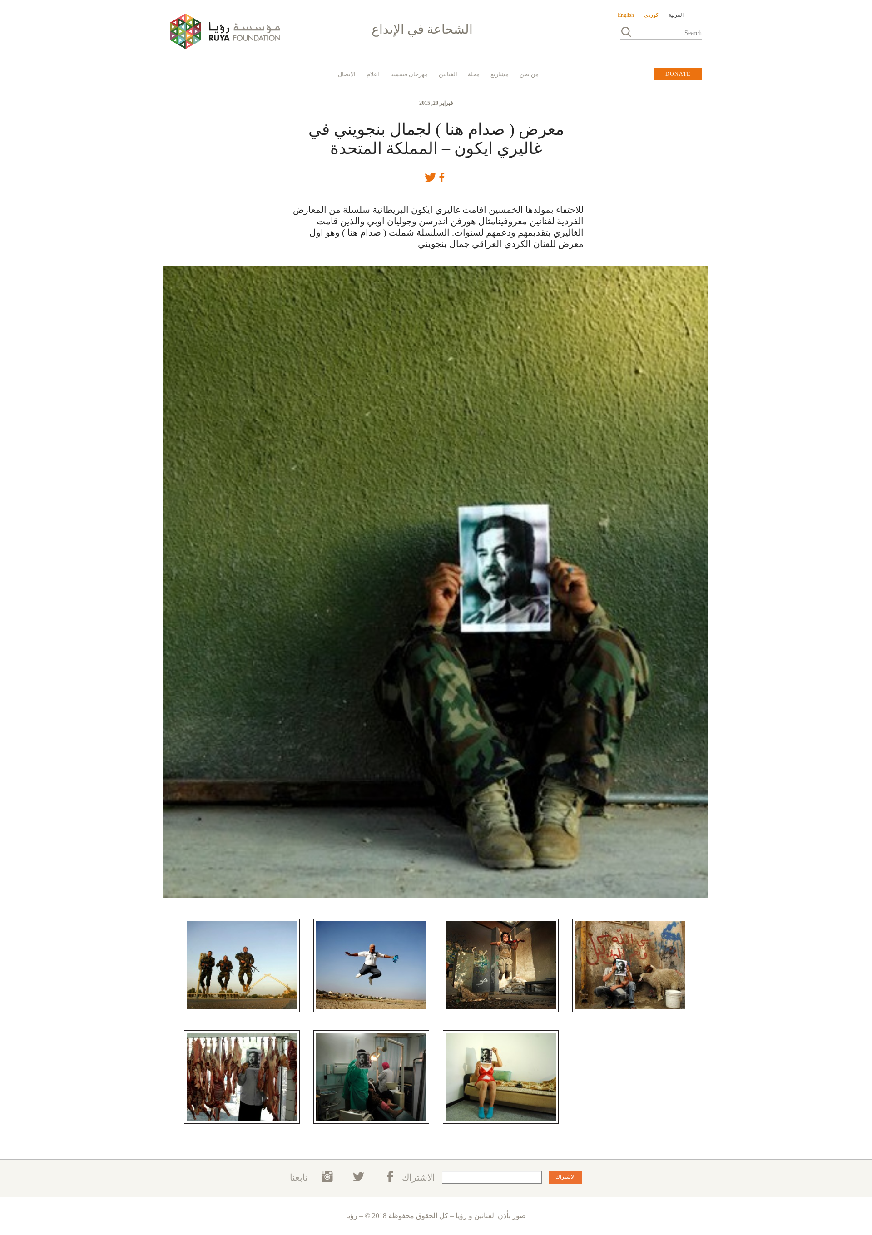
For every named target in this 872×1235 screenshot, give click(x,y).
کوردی (651, 15)
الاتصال (347, 74)
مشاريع (499, 74)
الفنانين (448, 74)
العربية (676, 15)
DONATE (677, 74)
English (626, 15)
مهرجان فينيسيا (409, 74)
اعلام (373, 74)
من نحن (529, 74)
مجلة (474, 74)
